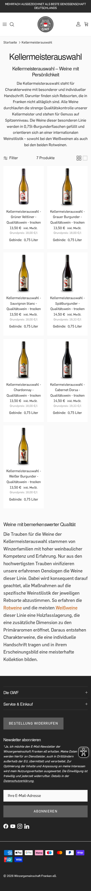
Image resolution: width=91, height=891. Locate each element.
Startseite (10, 42)
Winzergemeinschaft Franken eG (35, 876)
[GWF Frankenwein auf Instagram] (19, 826)
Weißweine (66, 607)
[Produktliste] (85, 158)
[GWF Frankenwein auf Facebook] (5, 826)
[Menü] (4, 24)
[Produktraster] (78, 158)
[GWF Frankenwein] (45, 24)
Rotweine (12, 607)
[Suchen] (14, 24)
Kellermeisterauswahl (37, 42)
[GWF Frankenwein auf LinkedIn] (26, 826)
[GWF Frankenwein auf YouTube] (12, 826)
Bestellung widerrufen (33, 723)
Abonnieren (45, 811)
